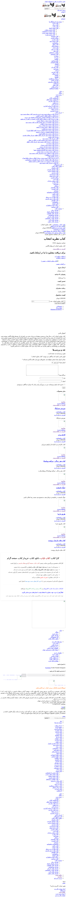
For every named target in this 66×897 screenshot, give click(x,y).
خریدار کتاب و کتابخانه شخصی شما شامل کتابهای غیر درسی (41, 117)
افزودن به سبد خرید (60, 303)
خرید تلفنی (55, 103)
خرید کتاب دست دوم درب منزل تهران (47, 151)
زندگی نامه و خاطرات (52, 205)
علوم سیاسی (54, 61)
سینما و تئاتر (55, 46)
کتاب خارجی (54, 72)
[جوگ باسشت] (61, 479)
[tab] (59, 306)
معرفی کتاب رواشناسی (51, 218)
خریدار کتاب (55, 645)
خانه (64, 224)
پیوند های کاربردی (57, 641)
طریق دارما (61, 514)
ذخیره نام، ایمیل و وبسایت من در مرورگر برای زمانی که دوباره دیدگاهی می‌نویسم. (40, 384)
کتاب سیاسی (54, 207)
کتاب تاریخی (54, 173)
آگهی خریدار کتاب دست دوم (50, 138)
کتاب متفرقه (54, 36)
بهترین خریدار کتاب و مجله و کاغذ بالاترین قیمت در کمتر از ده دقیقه (39, 119)
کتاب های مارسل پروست (56, 540)
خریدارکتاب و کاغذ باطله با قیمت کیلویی (47, 116)
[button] (59, 415)
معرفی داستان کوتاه (52, 212)
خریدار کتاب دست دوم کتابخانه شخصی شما (46, 150)
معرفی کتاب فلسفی (52, 213)
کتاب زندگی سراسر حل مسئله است (54, 233)
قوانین (56, 96)
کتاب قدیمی (55, 39)
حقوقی (56, 75)
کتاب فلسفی (54, 200)
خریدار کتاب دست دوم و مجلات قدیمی (47, 148)
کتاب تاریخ (55, 23)
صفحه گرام (30, 563)
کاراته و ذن (61, 435)
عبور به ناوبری (61, 1)
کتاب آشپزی (54, 189)
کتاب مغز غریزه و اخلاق (58, 228)
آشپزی (56, 65)
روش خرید (55, 634)
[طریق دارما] (61, 506)
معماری (56, 56)
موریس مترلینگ (60, 408)
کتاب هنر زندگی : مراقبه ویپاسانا (54, 461)
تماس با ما (55, 654)
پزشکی (56, 186)
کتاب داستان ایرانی (53, 171)
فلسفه (56, 77)
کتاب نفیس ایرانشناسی (48, 31)
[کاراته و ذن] (61, 426)
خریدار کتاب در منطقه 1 (51, 155)
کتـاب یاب (55, 643)
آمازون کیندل (54, 80)
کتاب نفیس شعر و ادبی (48, 33)
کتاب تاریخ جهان (53, 176)
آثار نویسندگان (54, 637)
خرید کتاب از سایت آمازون (50, 106)
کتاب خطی (55, 44)
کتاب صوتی (55, 195)
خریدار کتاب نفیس (53, 137)
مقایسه (60, 876)
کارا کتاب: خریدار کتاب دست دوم (49, 163)
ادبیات (56, 70)
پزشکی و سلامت (53, 78)
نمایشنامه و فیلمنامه (52, 192)
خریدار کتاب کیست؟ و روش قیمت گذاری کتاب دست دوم (42, 122)
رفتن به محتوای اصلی (51, 1)
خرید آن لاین (55, 104)
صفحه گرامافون (53, 88)
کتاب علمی (55, 194)
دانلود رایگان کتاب (53, 638)
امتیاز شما (62, 362)
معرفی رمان (54, 210)
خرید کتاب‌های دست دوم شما (33, 581)
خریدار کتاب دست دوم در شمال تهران (47, 120)
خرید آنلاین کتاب (53, 659)
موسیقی (56, 190)
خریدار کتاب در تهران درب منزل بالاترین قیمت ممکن (43, 161)
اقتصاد (56, 64)
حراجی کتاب (54, 87)
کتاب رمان (55, 25)
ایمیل (63, 381)
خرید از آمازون (54, 111)
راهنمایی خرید (58, 653)
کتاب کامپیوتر (54, 187)
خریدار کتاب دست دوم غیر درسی (49, 147)
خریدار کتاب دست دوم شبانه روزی (48, 125)
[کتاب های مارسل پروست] (61, 532)
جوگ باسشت (60, 488)
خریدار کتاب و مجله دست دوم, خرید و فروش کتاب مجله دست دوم (39, 114)
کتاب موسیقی (54, 54)
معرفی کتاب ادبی (53, 220)
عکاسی (56, 59)
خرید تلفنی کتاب (53, 657)
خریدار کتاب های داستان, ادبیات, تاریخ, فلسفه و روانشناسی (41, 160)
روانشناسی (55, 43)
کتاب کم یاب (54, 67)
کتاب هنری (55, 182)
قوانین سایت (54, 656)
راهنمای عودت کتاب (52, 648)
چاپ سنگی (55, 74)
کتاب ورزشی (54, 49)
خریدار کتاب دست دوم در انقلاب (49, 124)
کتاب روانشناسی (57, 224)
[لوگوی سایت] (60, 7)
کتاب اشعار (55, 203)
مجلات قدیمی (54, 38)
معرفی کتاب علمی (53, 221)
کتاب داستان (54, 168)
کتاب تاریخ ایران (53, 174)
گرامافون (55, 83)
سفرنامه (56, 69)
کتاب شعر (55, 85)
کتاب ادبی (55, 179)
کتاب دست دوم (54, 41)
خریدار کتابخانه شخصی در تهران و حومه (47, 132)
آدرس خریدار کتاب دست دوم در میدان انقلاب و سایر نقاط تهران (40, 158)
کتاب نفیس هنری (50, 34)
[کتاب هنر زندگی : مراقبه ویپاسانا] (61, 453)
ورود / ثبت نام (58, 878)
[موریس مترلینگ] (61, 400)
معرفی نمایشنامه (53, 215)
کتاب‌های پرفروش (53, 82)
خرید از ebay (54, 109)
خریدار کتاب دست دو (52, 143)
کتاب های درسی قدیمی (51, 199)
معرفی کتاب (54, 635)
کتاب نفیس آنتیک (53, 28)
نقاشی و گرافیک (53, 52)
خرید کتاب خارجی (53, 101)
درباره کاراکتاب (54, 646)
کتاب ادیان (55, 47)
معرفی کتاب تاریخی (52, 216)
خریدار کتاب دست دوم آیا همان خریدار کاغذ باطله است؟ (42, 130)
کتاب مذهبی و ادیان (52, 181)
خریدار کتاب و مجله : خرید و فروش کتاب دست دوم (43, 153)
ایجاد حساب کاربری (59, 889)
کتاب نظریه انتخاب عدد (56, 301)
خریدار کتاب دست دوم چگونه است (48, 133)
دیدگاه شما (61, 375)
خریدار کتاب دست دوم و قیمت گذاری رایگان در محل (43, 140)
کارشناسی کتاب (53, 98)
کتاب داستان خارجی (52, 169)
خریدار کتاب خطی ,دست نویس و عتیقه (47, 127)
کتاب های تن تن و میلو (52, 197)
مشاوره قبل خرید (53, 661)
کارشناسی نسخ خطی (52, 99)
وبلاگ (56, 632)
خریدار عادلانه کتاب (52, 156)
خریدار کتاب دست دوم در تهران (49, 145)
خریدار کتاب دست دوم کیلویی (50, 129)
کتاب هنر (55, 51)
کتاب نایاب (55, 26)
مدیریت (56, 57)
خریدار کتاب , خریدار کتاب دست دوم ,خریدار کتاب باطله (42, 142)
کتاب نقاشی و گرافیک (52, 779)
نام (64, 378)
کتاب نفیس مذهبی (50, 30)
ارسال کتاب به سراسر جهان (50, 650)
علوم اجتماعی (54, 62)
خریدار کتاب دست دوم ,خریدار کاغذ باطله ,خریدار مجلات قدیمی (40, 135)
